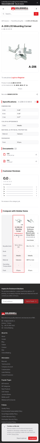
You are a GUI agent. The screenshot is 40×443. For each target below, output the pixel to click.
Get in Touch (30, 301)
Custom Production (7, 375)
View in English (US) (8, 3)
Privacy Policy (15, 434)
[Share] (37, 94)
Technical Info (6, 364)
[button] (20, 52)
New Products (6, 389)
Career (4, 339)
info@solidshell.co (9, 321)
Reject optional (21, 438)
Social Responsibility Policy (9, 414)
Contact (4, 347)
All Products (5, 21)
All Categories (6, 386)
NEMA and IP (5, 397)
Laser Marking (6, 372)
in (37, 101)
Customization (6, 369)
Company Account (7, 367)
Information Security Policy (9, 419)
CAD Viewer (5, 391)
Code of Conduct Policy (9, 422)
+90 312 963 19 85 (9, 325)
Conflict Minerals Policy (9, 416)
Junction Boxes (6, 394)
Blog (3, 342)
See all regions (19, 3)
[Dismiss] (37, 3)
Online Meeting (8, 328)
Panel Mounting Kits (17, 21)
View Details (30, 240)
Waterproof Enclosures (8, 400)
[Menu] (3, 9)
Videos (4, 344)
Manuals (4, 361)
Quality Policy (6, 408)
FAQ (3, 350)
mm (35, 101)
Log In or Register (18, 78)
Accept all (32, 438)
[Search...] (36, 14)
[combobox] (18, 14)
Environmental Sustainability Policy (12, 411)
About (3, 336)
